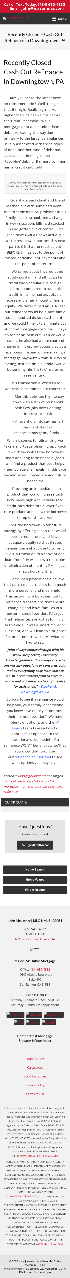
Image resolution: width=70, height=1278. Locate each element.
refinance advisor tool (33, 757)
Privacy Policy (35, 1085)
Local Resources (35, 1076)
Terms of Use (35, 1094)
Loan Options (35, 1059)
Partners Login (42, 1272)
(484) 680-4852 (51, 4)
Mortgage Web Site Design (20, 1268)
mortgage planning (48, 786)
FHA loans (39, 781)
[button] (35, 845)
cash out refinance (17, 781)
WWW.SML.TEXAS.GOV (23, 1196)
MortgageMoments (32, 776)
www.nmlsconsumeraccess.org (39, 1155)
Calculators (35, 1067)
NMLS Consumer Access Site (35, 939)
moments (26, 786)
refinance (11, 791)
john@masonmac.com (42, 8)
